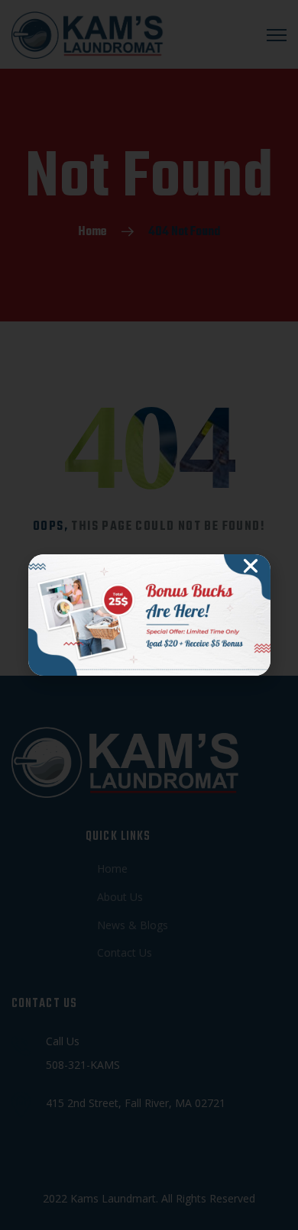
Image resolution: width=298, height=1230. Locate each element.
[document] (149, 615)
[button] (251, 566)
